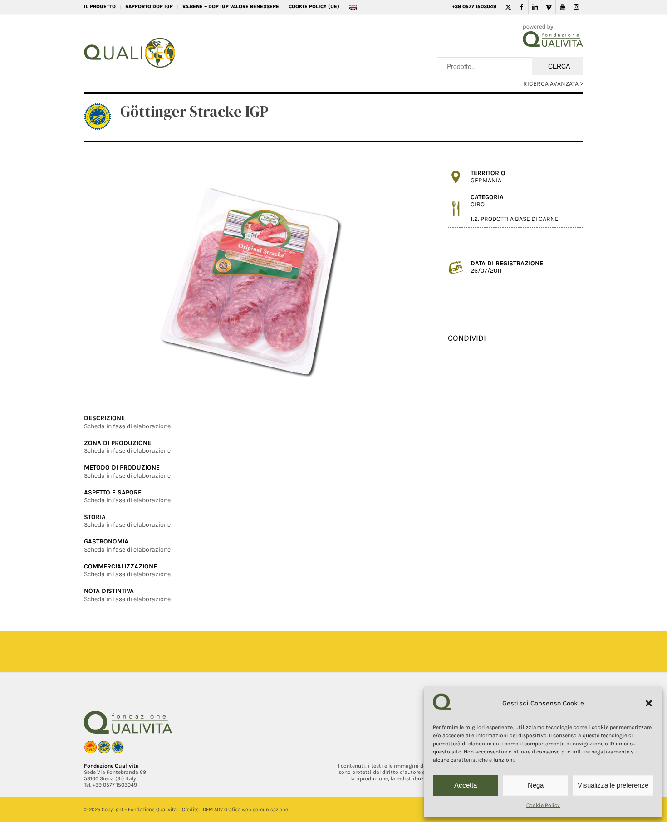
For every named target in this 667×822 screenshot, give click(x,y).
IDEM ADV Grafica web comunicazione (244, 809)
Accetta (465, 785)
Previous (104, 278)
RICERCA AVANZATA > (553, 84)
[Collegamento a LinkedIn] (535, 7)
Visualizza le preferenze (613, 785)
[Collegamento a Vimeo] (548, 7)
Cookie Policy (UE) (314, 7)
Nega (536, 785)
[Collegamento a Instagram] (576, 7)
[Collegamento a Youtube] (562, 7)
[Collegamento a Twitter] (508, 7)
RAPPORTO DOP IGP (149, 7)
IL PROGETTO (100, 7)
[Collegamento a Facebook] (521, 7)
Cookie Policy (543, 805)
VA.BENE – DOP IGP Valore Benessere (230, 7)
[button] (648, 703)
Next (405, 278)
